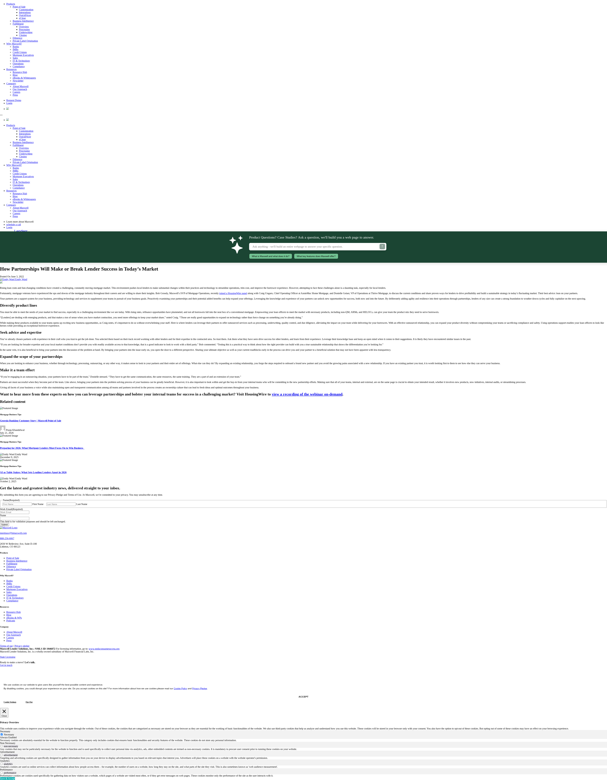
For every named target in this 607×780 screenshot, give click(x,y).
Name (3, 515)
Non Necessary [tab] (7, 743)
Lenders (21, 231)
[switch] (2, 746)
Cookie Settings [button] (10, 702)
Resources (11, 69)
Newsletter (18, 80)
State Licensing (7, 657)
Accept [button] (304, 696)
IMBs (15, 49)
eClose (22, 18)
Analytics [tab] (4, 760)
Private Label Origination (25, 41)
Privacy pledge (22, 646)
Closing (23, 35)
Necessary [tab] (5, 731)
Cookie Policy (180, 688)
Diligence (17, 38)
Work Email (11, 509)
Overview (24, 26)
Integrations (25, 12)
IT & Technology (21, 60)
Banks (16, 46)
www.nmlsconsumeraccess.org (104, 648)
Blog (15, 75)
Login (9, 103)
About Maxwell (20, 86)
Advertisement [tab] (7, 752)
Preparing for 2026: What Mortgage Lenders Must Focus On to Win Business (42, 448)
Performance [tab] (6, 769)
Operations (18, 63)
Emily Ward (21, 279)
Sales (15, 58)
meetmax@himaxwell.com (13, 533)
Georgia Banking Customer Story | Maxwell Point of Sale (30, 420)
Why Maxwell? (14, 43)
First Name (37, 504)
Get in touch (6, 665)
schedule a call (13, 224)
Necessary (9, 734)
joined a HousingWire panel (233, 293)
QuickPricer (25, 15)
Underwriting (25, 32)
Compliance (19, 66)
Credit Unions (20, 52)
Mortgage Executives (23, 55)
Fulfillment (18, 23)
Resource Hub (20, 72)
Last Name (81, 504)
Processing (24, 29)
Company (11, 83)
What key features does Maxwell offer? (316, 256)
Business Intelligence (23, 21)
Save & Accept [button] (7, 778)
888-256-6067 (7, 538)
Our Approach (20, 89)
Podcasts (10, 620)
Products (10, 4)
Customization (26, 9)
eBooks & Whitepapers (24, 77)
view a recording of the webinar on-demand (307, 394)
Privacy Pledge (199, 688)
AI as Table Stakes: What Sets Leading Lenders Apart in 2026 (33, 472)
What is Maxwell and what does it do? (270, 256)
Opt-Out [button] (29, 702)
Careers (16, 92)
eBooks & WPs (14, 617)
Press (15, 95)
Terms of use (6, 646)
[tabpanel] (303, 740)
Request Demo (13, 100)
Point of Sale (19, 6)
